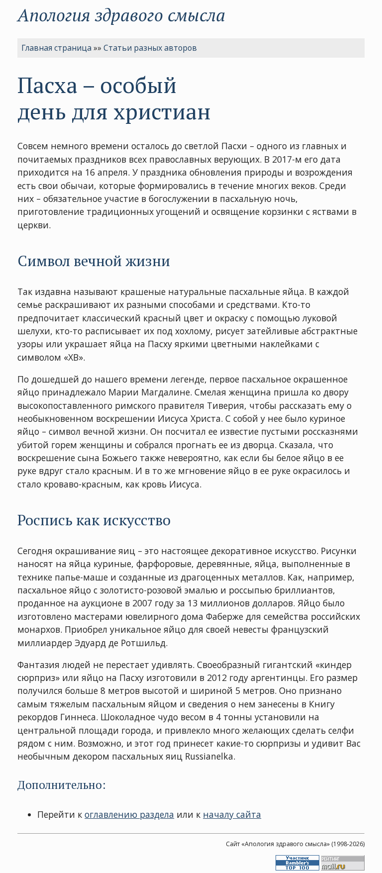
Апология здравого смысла (121, 14)
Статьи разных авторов (150, 47)
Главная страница (56, 47)
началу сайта (232, 814)
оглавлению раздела (129, 814)
